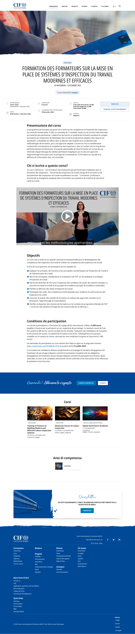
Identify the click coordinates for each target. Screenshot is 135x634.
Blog (15, 609)
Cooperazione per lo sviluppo (44, 567)
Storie (58, 553)
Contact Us (115, 104)
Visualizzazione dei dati (63, 556)
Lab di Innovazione (62, 572)
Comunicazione (40, 559)
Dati (36, 564)
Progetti (75, 6)
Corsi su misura (18, 564)
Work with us (82, 566)
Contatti (103, 383)
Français (75, 92)
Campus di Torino (19, 591)
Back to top (130, 631)
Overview (38, 556)
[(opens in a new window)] (108, 540)
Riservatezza (60, 624)
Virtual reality (18, 606)
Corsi (15, 553)
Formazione (53, 6)
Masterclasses (18, 561)
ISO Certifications (19, 589)
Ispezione (67, 63)
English (118, 620)
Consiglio (81, 553)
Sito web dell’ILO (19, 611)
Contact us (17, 581)
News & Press (60, 561)
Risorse (84, 6)
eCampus (94, 6)
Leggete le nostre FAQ (86, 383)
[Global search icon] (120, 6)
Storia (79, 556)
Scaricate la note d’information (115, 109)
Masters (65, 6)
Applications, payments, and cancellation (26, 586)
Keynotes (38, 572)
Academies (17, 556)
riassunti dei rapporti (62, 559)
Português (118, 630)
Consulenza (38, 562)
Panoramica (17, 551)
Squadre (80, 559)
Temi (79, 561)
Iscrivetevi (87, 510)
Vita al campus (18, 604)
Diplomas (16, 559)
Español (117, 627)
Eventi (37, 569)
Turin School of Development (23, 594)
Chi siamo (104, 6)
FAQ (15, 583)
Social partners (82, 564)
